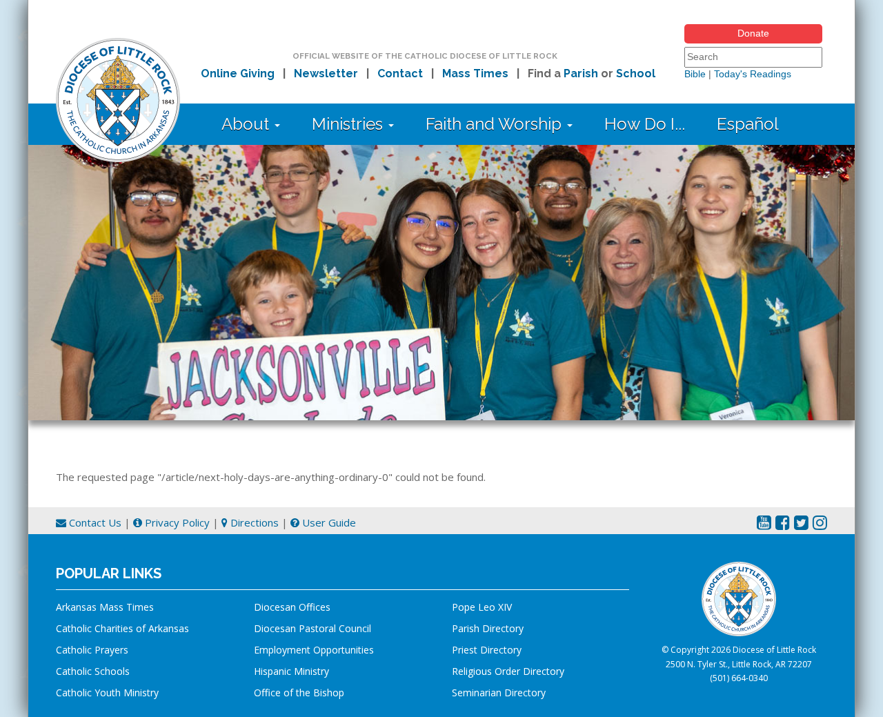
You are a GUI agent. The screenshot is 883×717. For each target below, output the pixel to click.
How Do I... (644, 124)
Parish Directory (488, 628)
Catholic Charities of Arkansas (122, 628)
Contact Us (93, 522)
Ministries (349, 124)
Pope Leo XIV (482, 606)
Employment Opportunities (314, 649)
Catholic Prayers (92, 649)
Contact (400, 73)
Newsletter (326, 73)
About (247, 124)
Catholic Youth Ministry (107, 692)
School (635, 73)
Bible (695, 73)
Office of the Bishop (299, 692)
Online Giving (238, 73)
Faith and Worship (496, 124)
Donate (753, 33)
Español (748, 124)
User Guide (327, 522)
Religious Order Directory (508, 671)
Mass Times (475, 73)
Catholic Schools (93, 671)
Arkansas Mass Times (105, 606)
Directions (253, 522)
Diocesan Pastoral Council (312, 628)
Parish (581, 73)
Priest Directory (487, 649)
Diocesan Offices (292, 606)
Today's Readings (752, 73)
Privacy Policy (176, 522)
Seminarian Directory (499, 692)
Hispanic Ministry (291, 671)
